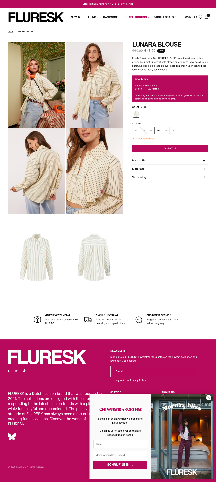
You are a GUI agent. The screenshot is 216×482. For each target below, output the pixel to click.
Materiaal (138, 168)
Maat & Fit (138, 160)
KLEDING (90, 17)
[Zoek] (196, 17)
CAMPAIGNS (110, 17)
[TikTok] (26, 370)
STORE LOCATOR (165, 17)
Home (10, 31)
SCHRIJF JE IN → (120, 465)
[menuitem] (75, 17)
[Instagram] (18, 371)
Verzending (139, 177)
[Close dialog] (209, 397)
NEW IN (75, 17)
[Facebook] (11, 371)
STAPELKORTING (136, 17)
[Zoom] (59, 49)
